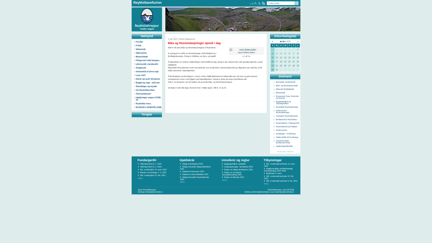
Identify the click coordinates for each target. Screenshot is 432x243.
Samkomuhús (281, 130)
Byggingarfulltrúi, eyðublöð (235, 164)
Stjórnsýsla (141, 53)
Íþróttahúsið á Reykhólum (286, 119)
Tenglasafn (141, 68)
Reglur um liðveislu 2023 (234, 177)
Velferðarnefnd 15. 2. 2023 (150, 167)
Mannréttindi (142, 57)
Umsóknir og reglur (236, 160)
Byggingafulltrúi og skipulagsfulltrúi (283, 102)
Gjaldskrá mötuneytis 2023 (193, 171)
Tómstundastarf (143, 94)
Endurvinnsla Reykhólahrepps (282, 111)
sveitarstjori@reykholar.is (283, 192)
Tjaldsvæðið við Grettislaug (287, 137)
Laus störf (140, 75)
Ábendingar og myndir (146, 86)
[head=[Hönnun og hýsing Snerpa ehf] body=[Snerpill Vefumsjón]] (216, 198)
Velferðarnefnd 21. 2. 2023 (150, 164)
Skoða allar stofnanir (285, 152)
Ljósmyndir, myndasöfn (147, 64)
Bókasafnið (280, 93)
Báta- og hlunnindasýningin (287, 86)
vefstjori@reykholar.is (154, 192)
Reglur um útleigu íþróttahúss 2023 (238, 170)
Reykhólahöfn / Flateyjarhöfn (287, 123)
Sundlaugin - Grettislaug (285, 134)
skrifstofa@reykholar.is (260, 192)
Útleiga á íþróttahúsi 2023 (192, 164)
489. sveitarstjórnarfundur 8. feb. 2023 (281, 181)
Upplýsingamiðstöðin (284, 146)
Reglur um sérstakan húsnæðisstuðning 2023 (232, 173)
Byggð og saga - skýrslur (148, 83)
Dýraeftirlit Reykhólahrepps (287, 107)
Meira (140, 178)
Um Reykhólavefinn (145, 90)
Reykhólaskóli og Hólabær (287, 127)
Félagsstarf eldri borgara (147, 60)
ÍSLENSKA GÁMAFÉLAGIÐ (148, 107)
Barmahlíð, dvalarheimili (285, 82)
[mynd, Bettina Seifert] (246, 49)
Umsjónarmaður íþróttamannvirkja (283, 142)
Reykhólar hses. (143, 103)
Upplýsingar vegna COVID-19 (148, 98)
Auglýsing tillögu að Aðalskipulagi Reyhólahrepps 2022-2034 (278, 170)
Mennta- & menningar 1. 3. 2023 (153, 172)
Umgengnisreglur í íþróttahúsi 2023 (238, 167)
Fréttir (139, 45)
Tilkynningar (273, 160)
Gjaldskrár (187, 160)
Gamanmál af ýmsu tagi (147, 71)
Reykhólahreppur (15, 16)
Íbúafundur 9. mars (274, 173)
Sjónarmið (140, 49)
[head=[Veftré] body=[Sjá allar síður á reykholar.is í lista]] (259, 3)
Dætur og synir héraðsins (148, 79)
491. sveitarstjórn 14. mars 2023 (153, 170)
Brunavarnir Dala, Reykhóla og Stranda (287, 97)
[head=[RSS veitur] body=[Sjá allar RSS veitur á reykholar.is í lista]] (263, 3)
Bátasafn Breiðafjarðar (285, 89)
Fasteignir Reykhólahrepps (287, 116)
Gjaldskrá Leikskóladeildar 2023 (195, 174)
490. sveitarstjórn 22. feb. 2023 (152, 175)
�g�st (283, 41)
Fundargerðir (147, 160)
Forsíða (139, 42)
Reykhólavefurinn (147, 2)
